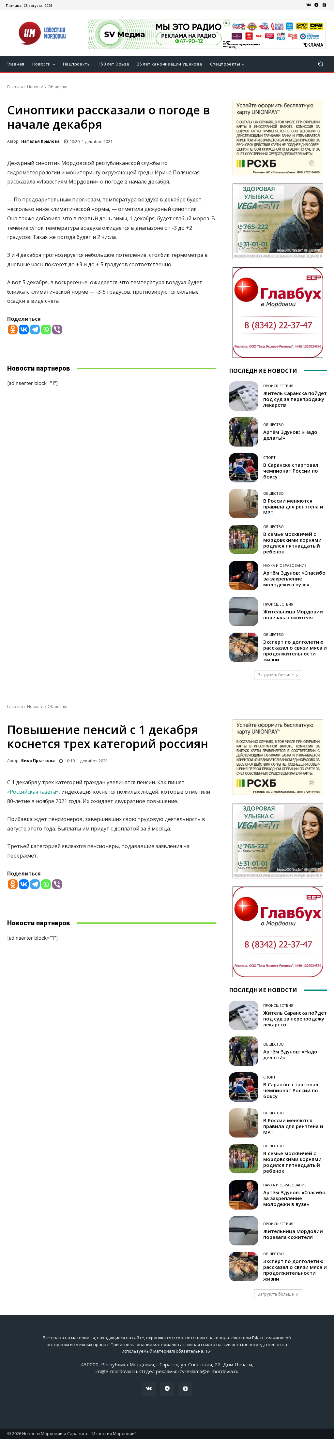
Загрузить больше (276, 675)
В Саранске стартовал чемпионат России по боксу (290, 471)
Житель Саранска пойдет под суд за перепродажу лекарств (295, 399)
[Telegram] (316, 5)
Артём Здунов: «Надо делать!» (290, 435)
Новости (35, 87)
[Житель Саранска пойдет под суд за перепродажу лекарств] (243, 396)
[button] (320, 64)
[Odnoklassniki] (13, 329)
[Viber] (57, 329)
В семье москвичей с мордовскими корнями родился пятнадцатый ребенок (292, 543)
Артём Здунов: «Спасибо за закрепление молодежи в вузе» (294, 578)
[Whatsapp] (46, 329)
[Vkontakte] (24, 329)
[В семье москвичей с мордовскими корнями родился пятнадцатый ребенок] (243, 539)
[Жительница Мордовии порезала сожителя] (243, 611)
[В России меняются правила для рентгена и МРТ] (243, 503)
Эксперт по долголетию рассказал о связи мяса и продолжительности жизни (295, 651)
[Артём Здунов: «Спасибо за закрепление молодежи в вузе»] (243, 575)
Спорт (269, 457)
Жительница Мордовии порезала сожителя (293, 614)
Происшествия (278, 386)
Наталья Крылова (40, 141)
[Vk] (308, 5)
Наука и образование (284, 565)
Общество (58, 87)
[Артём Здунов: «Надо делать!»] (243, 432)
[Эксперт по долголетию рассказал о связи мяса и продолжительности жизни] (243, 647)
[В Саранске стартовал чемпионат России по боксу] (243, 467)
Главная (15, 87)
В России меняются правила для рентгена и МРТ (293, 506)
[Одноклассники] (324, 5)
